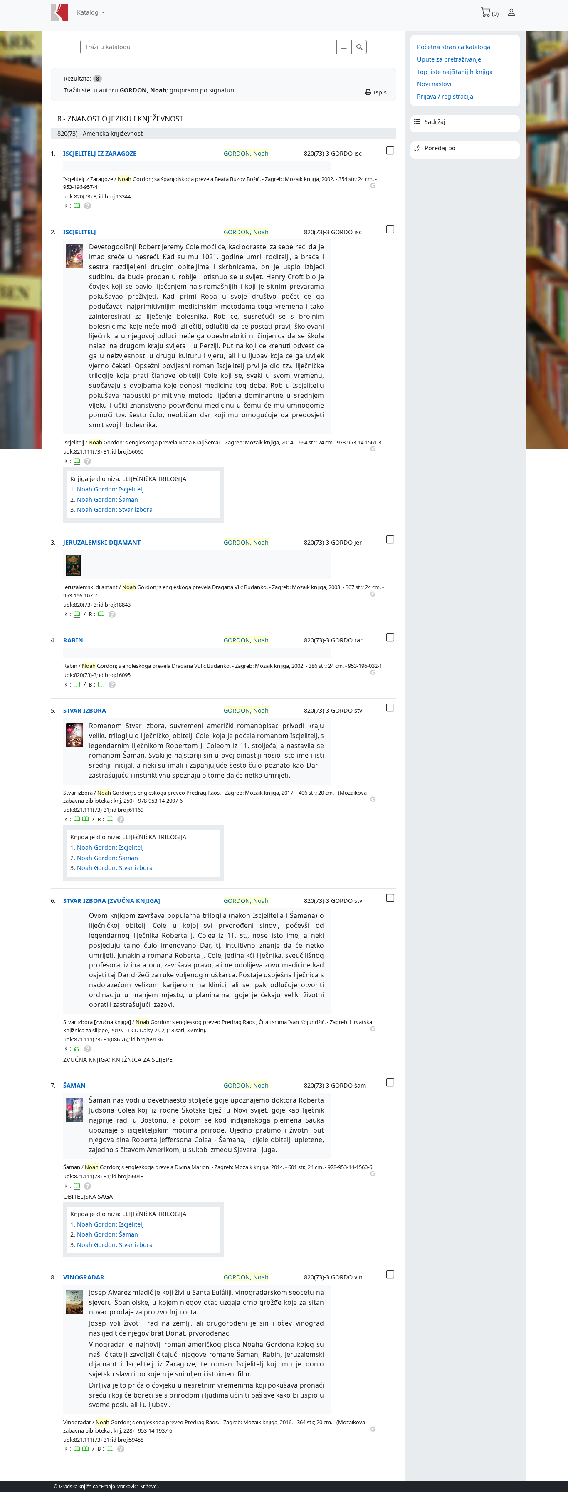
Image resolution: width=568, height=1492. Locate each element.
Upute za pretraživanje (449, 59)
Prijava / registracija (445, 96)
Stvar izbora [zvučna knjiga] (111, 901)
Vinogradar (83, 1277)
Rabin (73, 640)
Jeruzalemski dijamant (102, 542)
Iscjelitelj (79, 232)
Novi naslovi (434, 84)
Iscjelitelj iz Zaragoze (99, 153)
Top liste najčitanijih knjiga (455, 72)
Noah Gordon (96, 489)
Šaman (128, 499)
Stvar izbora (136, 509)
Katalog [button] (88, 12)
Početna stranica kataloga (453, 47)
